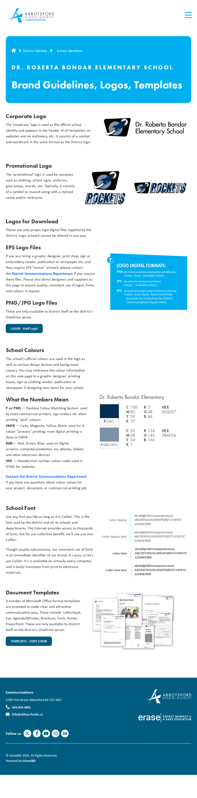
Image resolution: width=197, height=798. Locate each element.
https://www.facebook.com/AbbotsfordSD (37, 733)
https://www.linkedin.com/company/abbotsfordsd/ (65, 733)
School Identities (69, 50)
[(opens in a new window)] (169, 695)
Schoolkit (29, 760)
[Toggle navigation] (188, 15)
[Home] (34, 15)
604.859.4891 (21, 707)
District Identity (35, 50)
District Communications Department (42, 273)
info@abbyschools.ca (27, 714)
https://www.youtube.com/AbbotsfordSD (46, 733)
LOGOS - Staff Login (22, 329)
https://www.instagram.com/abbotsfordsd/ (55, 733)
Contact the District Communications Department (46, 476)
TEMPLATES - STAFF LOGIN (26, 642)
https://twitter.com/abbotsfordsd (27, 733)
